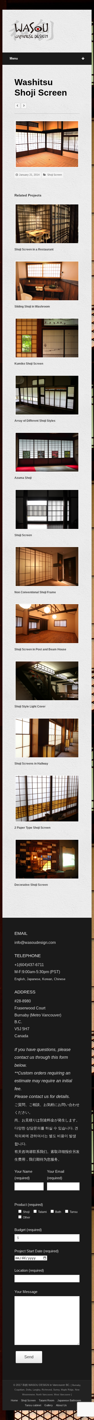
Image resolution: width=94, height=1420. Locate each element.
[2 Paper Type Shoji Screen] (47, 798)
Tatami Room (46, 1400)
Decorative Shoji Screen (31, 885)
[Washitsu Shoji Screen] (47, 144)
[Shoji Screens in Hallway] (47, 738)
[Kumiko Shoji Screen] (47, 338)
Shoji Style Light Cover (30, 706)
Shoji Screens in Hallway (31, 763)
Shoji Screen (54, 174)
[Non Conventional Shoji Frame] (47, 566)
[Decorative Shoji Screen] (47, 859)
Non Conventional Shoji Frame (35, 592)
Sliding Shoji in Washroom (32, 306)
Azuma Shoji (23, 478)
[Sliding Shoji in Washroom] (47, 280)
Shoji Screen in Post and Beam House (40, 649)
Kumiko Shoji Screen (28, 363)
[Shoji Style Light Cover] (47, 680)
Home (14, 1400)
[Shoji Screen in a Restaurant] (47, 223)
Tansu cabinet (33, 1405)
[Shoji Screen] (47, 509)
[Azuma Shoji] (47, 452)
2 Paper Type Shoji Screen (32, 827)
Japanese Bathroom (69, 1400)
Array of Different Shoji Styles (34, 420)
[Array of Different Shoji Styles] (47, 395)
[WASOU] (31, 30)
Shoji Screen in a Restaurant (34, 249)
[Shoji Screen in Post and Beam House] (47, 623)
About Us (61, 1405)
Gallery (48, 1405)
